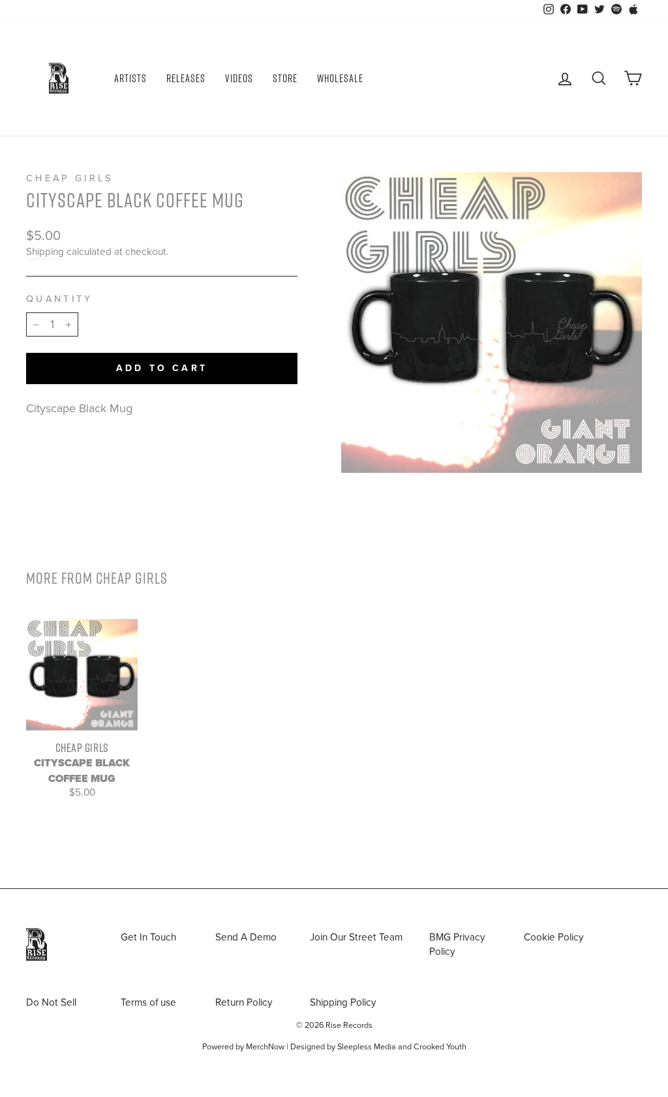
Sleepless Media (366, 1047)
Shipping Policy (343, 1002)
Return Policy (244, 1002)
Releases (185, 78)
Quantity (59, 299)
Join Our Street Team (356, 937)
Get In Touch (148, 937)
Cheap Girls (70, 178)
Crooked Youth (440, 1047)
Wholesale (340, 78)
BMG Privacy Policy (457, 944)
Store (285, 78)
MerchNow (265, 1047)
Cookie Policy (554, 937)
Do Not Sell (51, 1002)
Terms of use (148, 1002)
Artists (130, 78)
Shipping (45, 252)
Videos (239, 78)
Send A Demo (246, 937)
